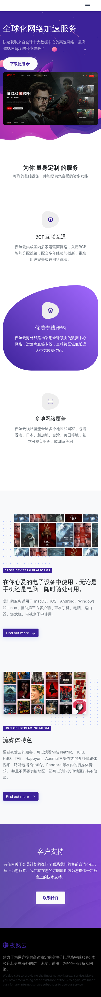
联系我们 (50, 897)
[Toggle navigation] (87, 5)
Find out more (18, 632)
